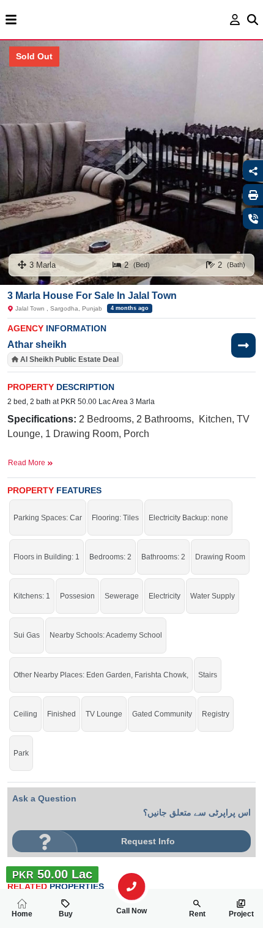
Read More (27, 462)
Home (22, 914)
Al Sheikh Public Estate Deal (69, 359)
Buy (66, 914)
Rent (197, 914)
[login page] (235, 19)
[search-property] (131, 886)
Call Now (131, 911)
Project (241, 914)
